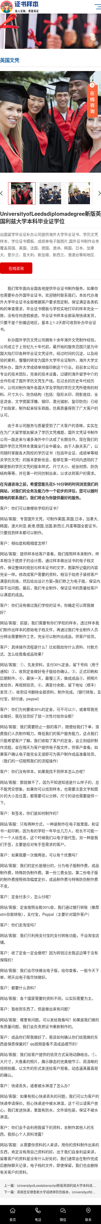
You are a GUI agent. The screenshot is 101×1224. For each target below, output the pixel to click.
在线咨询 (16, 268)
